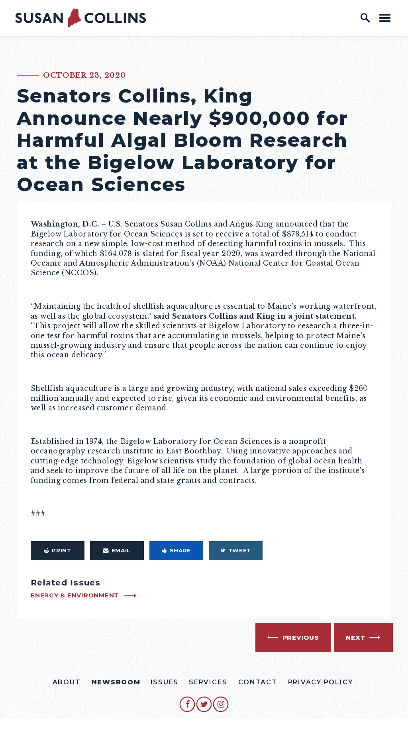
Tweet (239, 550)
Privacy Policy (320, 682)
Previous (300, 637)
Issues (165, 682)
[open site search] (365, 18)
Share (180, 550)
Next (355, 637)
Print (61, 550)
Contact (257, 682)
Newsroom (116, 682)
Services (208, 682)
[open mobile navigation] (385, 18)
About (67, 682)
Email (121, 550)
